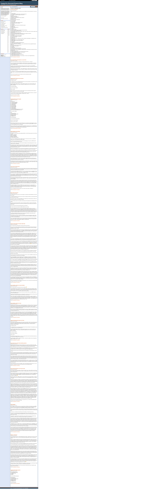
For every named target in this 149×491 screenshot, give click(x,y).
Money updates (13, 404)
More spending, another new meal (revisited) (17, 285)
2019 (7, 41)
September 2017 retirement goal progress (17, 78)
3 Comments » (18, 75)
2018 (7, 42)
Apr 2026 (8, 32)
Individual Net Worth (3, 26)
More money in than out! (14, 192)
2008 (7, 51)
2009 (7, 50)
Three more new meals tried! (15, 166)
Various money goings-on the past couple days (18, 223)
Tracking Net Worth (3, 32)
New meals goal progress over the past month (18, 368)
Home (11, 6)
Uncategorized (2, 33)
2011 (7, 48)
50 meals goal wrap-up (14, 9)
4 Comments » (18, 189)
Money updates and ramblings (15, 131)
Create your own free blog (13, 0)
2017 (7, 43)
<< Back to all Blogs (3, 0)
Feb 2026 (8, 34)
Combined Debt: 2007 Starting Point (4, 27)
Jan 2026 (8, 35)
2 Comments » (18, 220)
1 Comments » (18, 163)
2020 (7, 40)
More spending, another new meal (16, 303)
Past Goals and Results (3, 21)
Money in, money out (14, 434)
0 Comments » (19, 128)
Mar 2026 (8, 33)
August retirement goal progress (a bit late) (17, 320)
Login (9, 0)
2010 (7, 49)
